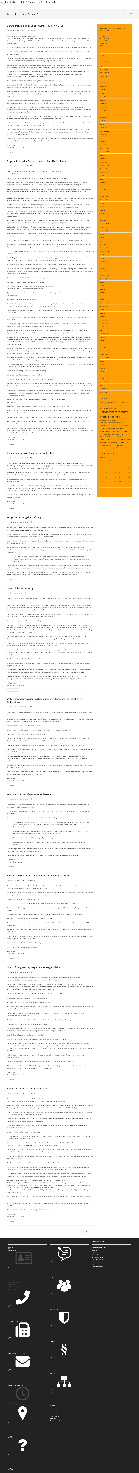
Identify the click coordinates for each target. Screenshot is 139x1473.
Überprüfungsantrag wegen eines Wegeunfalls (33, 967)
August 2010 (103, 361)
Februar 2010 (103, 378)
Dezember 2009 (104, 385)
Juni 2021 (102, 141)
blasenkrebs (120, 422)
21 (120, 477)
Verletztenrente (117, 445)
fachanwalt (126, 425)
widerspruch (121, 448)
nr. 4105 (119, 436)
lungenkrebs (125, 431)
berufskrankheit (110, 417)
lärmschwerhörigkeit (105, 434)
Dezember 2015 (104, 275)
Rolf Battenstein (13, 30)
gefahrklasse (103, 428)
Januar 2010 (103, 382)
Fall (130, 425)
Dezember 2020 (104, 148)
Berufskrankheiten (105, 39)
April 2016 (102, 268)
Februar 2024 (103, 107)
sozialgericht (109, 442)
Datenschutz (54, 1341)
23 (129, 477)
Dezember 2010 (104, 351)
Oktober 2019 (104, 169)
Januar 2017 (103, 244)
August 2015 (103, 282)
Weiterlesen (13, 152)
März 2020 (103, 158)
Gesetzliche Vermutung (20, 588)
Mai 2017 (102, 237)
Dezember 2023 (104, 114)
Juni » (105, 492)
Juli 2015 (102, 286)
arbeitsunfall (112, 402)
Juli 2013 (102, 309)
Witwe (127, 448)
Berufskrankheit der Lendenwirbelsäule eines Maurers (38, 875)
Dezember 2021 (104, 134)
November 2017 (104, 224)
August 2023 (103, 117)
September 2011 (104, 334)
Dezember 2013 (104, 303)
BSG (124, 422)
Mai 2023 (102, 121)
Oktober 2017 (104, 227)
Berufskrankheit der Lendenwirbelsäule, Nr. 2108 (35, 25)
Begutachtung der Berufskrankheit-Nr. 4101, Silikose (37, 161)
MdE (113, 434)
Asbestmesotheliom (114, 406)
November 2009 (104, 388)
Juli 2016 (102, 258)
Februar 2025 (103, 93)
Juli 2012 (102, 327)
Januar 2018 (103, 220)
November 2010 (104, 354)
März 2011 (103, 340)
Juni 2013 (102, 313)
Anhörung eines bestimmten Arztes (27, 1088)
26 (110, 481)
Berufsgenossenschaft (114, 412)
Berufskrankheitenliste (99, 1248)
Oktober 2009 (104, 392)
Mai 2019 (102, 179)
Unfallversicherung (105, 445)
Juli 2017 (102, 234)
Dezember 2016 (104, 248)
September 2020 (104, 152)
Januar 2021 (103, 145)
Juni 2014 (102, 299)
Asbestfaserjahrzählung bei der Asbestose (31, 453)
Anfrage (102, 45)
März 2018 (103, 217)
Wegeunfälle (103, 43)
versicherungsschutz (105, 448)
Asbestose (123, 406)
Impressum (53, 1373)
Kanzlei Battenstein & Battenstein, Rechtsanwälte (30, 2)
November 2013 (104, 306)
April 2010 (102, 371)
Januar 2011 (103, 347)
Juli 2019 (102, 176)
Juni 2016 (102, 261)
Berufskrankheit (55, 1421)
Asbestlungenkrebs (98, 1259)
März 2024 (103, 103)
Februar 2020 (103, 162)
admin (10, 593)
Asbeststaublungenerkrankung (108, 408)
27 (115, 481)
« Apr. (101, 492)
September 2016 (104, 251)
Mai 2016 (102, 265)
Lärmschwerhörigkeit (98, 1257)
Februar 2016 (103, 272)
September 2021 (104, 138)
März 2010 (103, 375)
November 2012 (104, 320)
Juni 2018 (102, 207)
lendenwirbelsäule (115, 431)
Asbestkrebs (95, 1264)
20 (115, 477)
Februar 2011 (103, 344)
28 (120, 481)
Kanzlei (122, 428)
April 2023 (102, 124)
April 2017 (102, 241)
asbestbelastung (104, 406)
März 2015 (103, 292)
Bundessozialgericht (105, 425)
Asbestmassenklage (98, 1267)
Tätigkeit (123, 442)
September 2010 (104, 358)
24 (101, 481)
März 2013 (103, 316)
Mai (131, 13)
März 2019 (103, 182)
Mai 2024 (102, 100)
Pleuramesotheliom (108, 439)
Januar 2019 (103, 189)
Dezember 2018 (104, 193)
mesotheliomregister (106, 436)
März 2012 (103, 330)
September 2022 (104, 131)
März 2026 (103, 86)
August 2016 (103, 255)
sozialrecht (116, 442)
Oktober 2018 (104, 200)
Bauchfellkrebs (96, 1255)
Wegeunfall (53, 1418)
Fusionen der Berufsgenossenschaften (29, 794)
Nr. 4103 (114, 436)
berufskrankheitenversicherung (108, 422)
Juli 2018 (102, 203)
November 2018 (104, 196)
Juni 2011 (102, 337)
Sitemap (52, 1405)
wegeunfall (114, 448)
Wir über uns (54, 1309)
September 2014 (104, 296)
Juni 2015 (102, 289)
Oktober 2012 (104, 323)
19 (110, 477)
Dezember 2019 (104, 165)
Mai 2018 (102, 210)
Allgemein (33, 30)
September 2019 (104, 172)
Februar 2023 (103, 128)
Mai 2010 (102, 368)
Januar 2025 (103, 97)
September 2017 (104, 231)
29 (124, 481)
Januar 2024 (103, 110)
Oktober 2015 (104, 279)
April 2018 (102, 213)
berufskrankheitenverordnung (108, 420)
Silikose (102, 442)
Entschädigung (117, 425)
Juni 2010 (102, 364)
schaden (128, 439)
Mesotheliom (119, 434)
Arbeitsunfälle (104, 41)
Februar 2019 (103, 186)
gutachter (117, 428)
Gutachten (110, 428)
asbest (124, 402)
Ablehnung (103, 403)
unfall (126, 442)
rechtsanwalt (120, 439)
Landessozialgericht (105, 431)
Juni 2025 (102, 90)
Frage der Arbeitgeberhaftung (24, 517)
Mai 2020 (102, 155)
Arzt (120, 403)
